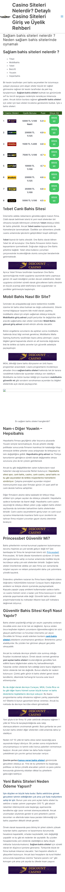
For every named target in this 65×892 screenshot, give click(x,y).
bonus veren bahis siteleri (31, 760)
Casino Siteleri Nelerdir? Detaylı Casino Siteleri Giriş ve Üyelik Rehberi (31, 16)
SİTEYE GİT (54, 119)
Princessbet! (53, 552)
